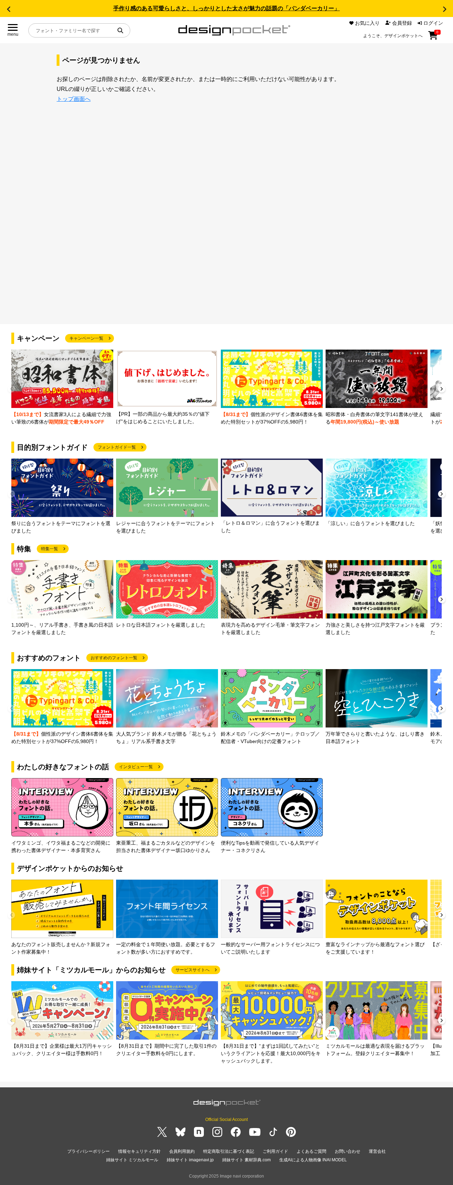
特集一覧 (49, 548)
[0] (433, 38)
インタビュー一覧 (136, 766)
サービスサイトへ (193, 969)
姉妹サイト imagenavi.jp (190, 1159)
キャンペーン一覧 (86, 338)
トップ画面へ (74, 99)
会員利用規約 (182, 1151)
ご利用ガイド (275, 1151)
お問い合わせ (347, 1151)
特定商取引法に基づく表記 (228, 1151)
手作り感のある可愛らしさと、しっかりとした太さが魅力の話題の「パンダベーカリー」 (226, 8)
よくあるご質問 (311, 1151)
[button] (8, 9)
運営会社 (377, 1151)
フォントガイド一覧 (117, 447)
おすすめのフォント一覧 (114, 657)
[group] (62, 388)
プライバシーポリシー (88, 1151)
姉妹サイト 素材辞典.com (246, 1159)
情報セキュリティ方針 (139, 1151)
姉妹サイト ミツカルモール (132, 1159)
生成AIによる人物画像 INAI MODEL (313, 1159)
